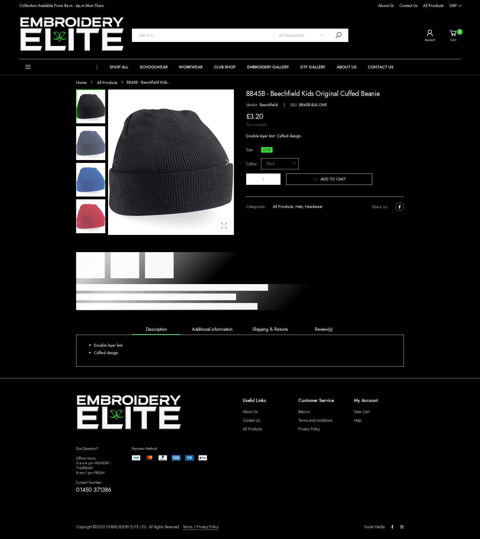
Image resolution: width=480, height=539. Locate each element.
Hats (299, 206)
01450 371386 (93, 490)
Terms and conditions (315, 420)
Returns (304, 411)
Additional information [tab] (212, 329)
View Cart (361, 411)
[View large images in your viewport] (224, 225)
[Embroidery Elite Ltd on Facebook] (392, 527)
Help (357, 420)
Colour (252, 164)
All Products (433, 5)
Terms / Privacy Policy (200, 527)
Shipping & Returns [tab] (270, 329)
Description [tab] (156, 329)
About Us (386, 5)
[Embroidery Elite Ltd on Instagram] (402, 527)
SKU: (294, 105)
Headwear (314, 206)
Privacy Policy (309, 429)
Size (250, 149)
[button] (58, 67)
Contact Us (408, 5)
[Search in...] (338, 35)
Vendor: (253, 105)
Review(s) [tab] (324, 329)
